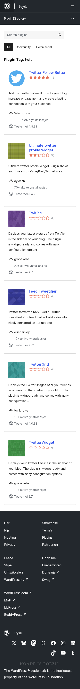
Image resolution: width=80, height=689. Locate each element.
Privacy (9, 545)
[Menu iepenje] (73, 6)
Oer (6, 523)
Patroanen (50, 545)
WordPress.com (18, 593)
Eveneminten (52, 565)
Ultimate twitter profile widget (42, 147)
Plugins (47, 537)
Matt (10, 600)
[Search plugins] (60, 35)
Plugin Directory (15, 18)
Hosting (10, 537)
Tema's (47, 530)
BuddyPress (15, 614)
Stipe (8, 565)
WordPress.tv (16, 580)
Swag (48, 580)
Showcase (50, 523)
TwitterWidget (41, 442)
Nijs (6, 530)
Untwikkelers (14, 572)
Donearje (51, 572)
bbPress (12, 607)
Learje (8, 558)
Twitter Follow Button (47, 72)
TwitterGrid (39, 364)
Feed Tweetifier (43, 291)
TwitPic (35, 213)
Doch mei (49, 558)
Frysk (18, 633)
